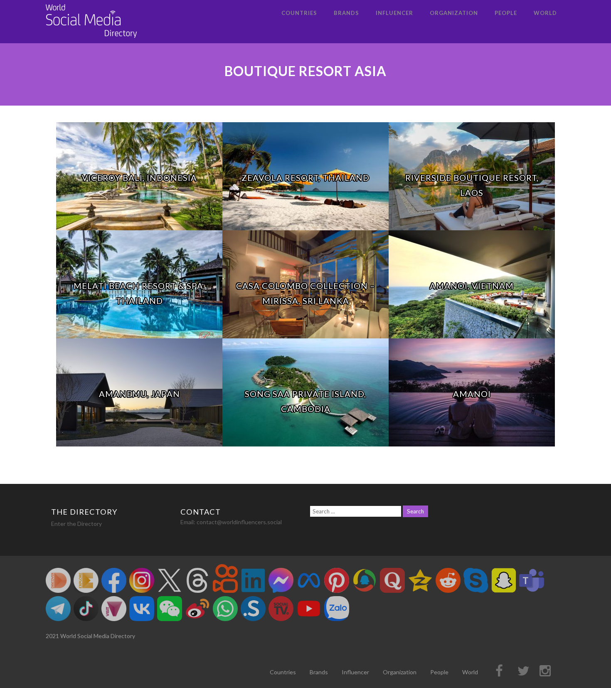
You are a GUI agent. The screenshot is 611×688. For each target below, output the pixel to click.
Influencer (394, 13)
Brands (346, 13)
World (545, 13)
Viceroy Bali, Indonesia (139, 177)
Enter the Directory (76, 523)
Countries (299, 13)
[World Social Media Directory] (91, 39)
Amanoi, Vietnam (472, 286)
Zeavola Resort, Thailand (305, 177)
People (506, 13)
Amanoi (472, 394)
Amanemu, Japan (139, 394)
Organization (454, 13)
